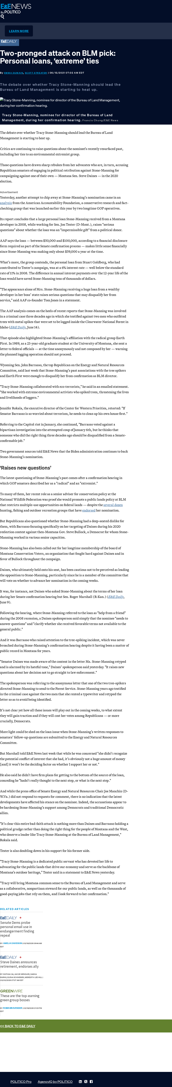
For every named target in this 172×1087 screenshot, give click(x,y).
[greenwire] (12, 991)
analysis (6, 203)
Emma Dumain (13, 73)
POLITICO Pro (20, 1081)
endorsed (88, 510)
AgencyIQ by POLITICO (55, 1081)
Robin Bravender (12, 1008)
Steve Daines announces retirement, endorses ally (19, 964)
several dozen (113, 505)
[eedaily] (10, 917)
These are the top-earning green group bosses (19, 997)
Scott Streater (36, 73)
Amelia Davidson (12, 943)
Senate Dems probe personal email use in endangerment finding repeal (17, 929)
